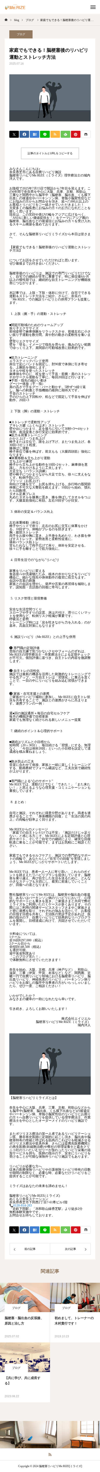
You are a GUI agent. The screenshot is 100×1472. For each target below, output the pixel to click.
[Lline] (45, 134)
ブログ (21, 34)
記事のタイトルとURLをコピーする (50, 153)
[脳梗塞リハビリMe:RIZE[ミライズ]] (18, 7)
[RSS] (50, 1454)
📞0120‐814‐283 (20, 1205)
